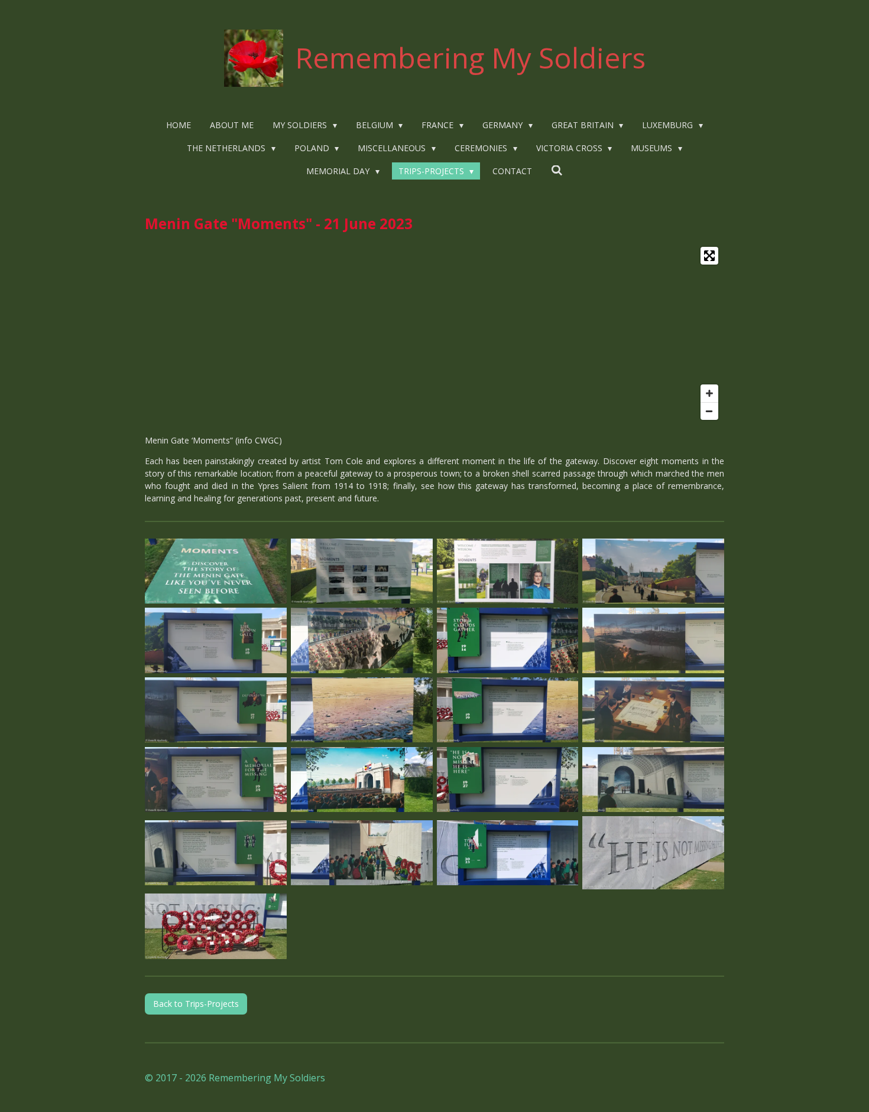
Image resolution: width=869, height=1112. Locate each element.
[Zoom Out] (709, 411)
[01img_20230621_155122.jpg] (507, 571)
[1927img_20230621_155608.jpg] (361, 779)
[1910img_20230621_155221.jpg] (216, 641)
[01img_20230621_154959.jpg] (216, 571)
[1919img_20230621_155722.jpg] (361, 710)
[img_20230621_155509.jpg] (216, 926)
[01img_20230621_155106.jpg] (361, 571)
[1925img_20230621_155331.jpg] (654, 710)
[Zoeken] (556, 170)
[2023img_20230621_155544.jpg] (361, 853)
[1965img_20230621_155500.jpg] (216, 853)
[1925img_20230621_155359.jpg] (216, 779)
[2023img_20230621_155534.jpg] (507, 853)
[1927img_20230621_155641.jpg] (507, 779)
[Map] (434, 333)
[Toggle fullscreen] (709, 256)
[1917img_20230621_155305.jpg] (216, 710)
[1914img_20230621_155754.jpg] (361, 641)
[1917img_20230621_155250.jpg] (654, 641)
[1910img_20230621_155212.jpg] (654, 571)
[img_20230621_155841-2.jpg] (654, 853)
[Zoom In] (709, 393)
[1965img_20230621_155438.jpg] (654, 779)
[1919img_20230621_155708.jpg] (507, 710)
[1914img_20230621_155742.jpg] (507, 641)
